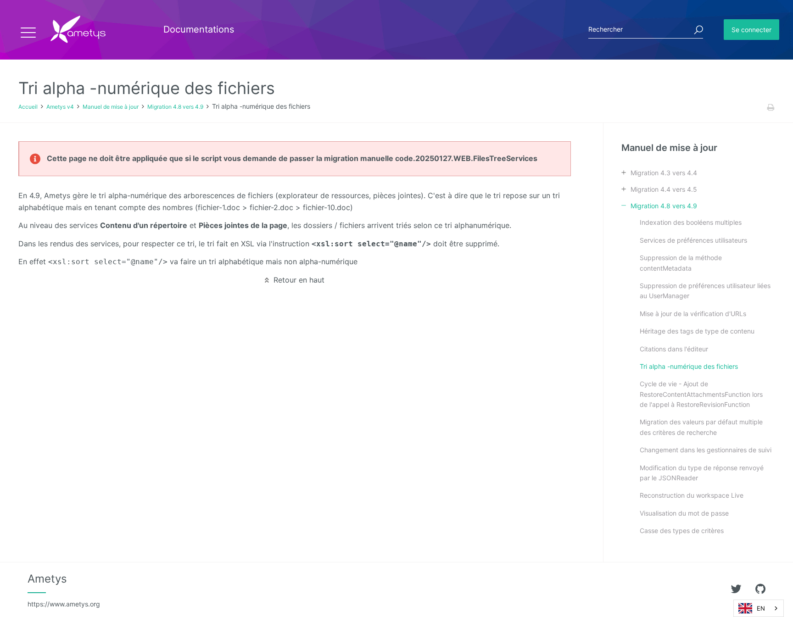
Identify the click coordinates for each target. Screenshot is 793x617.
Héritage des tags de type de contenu (697, 331)
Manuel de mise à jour (111, 106)
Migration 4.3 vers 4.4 (664, 173)
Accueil (28, 106)
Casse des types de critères (682, 530)
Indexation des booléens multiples (691, 222)
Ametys (64, 590)
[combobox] (758, 608)
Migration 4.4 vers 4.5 (664, 189)
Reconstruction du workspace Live (691, 495)
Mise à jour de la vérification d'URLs (693, 313)
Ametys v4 (60, 106)
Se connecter (751, 29)
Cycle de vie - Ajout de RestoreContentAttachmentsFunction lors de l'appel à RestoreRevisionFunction (701, 394)
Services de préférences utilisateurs (693, 240)
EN (761, 608)
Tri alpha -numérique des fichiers (689, 366)
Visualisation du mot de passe (684, 513)
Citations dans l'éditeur (674, 349)
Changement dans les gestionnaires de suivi (705, 450)
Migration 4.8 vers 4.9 (175, 106)
